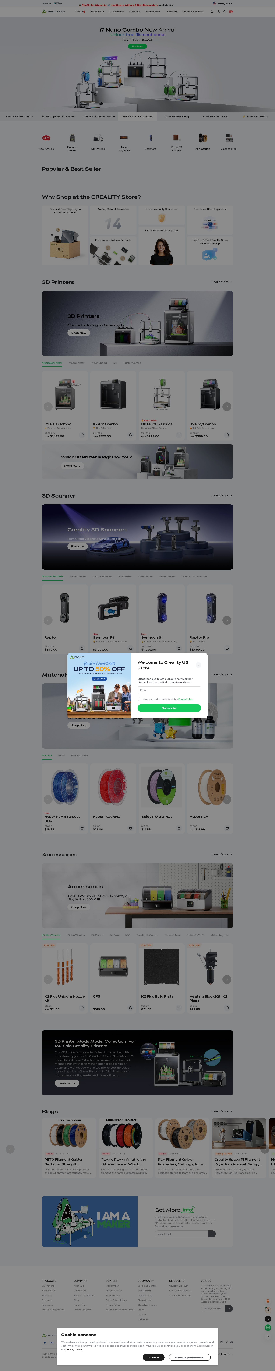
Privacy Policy (74, 1349)
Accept (153, 1357)
